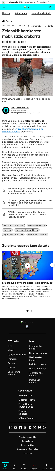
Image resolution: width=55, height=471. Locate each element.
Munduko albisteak (13, 225)
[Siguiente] (49, 2)
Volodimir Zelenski (37, 234)
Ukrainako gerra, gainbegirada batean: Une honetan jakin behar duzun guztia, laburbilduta (30, 202)
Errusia (7, 230)
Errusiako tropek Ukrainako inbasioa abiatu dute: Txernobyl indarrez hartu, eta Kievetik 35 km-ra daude (30, 191)
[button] (52, 265)
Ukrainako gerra (36, 225)
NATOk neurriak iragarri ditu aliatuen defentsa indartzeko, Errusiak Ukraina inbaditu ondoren (27, 214)
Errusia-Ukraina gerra (27, 230)
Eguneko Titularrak (13, 234)
